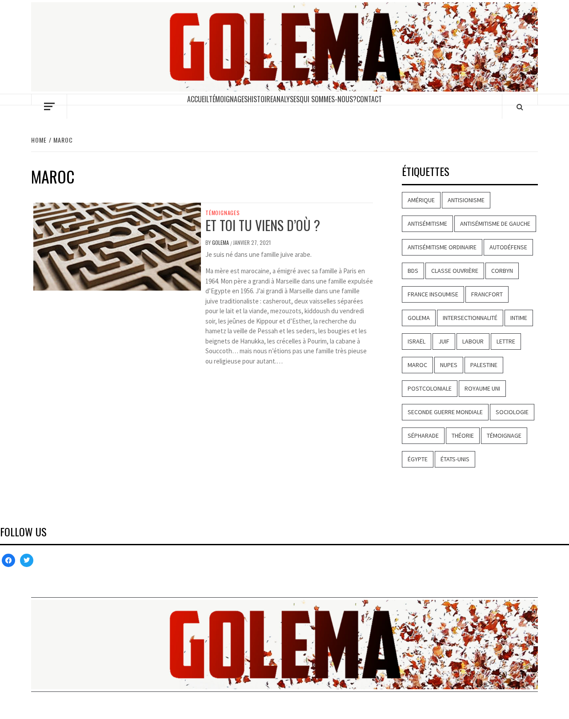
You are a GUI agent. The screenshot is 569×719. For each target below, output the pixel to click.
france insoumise (433, 294)
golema (221, 242)
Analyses (286, 99)
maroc (417, 365)
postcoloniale (430, 388)
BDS (413, 271)
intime (518, 318)
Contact (369, 99)
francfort (487, 294)
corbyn (502, 271)
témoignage (504, 435)
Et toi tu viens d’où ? (262, 225)
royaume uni (482, 388)
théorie (463, 435)
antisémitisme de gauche (495, 224)
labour (473, 341)
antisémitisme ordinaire (442, 247)
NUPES (448, 365)
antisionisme (466, 200)
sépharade (423, 435)
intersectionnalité (470, 318)
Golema (419, 318)
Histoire (260, 99)
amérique (421, 200)
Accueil (198, 99)
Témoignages (228, 99)
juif (443, 341)
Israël (416, 341)
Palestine (483, 365)
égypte (418, 459)
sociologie (512, 412)
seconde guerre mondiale (445, 412)
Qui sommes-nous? (328, 99)
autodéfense (508, 247)
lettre (506, 341)
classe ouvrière (454, 271)
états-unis (455, 459)
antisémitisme (427, 224)
